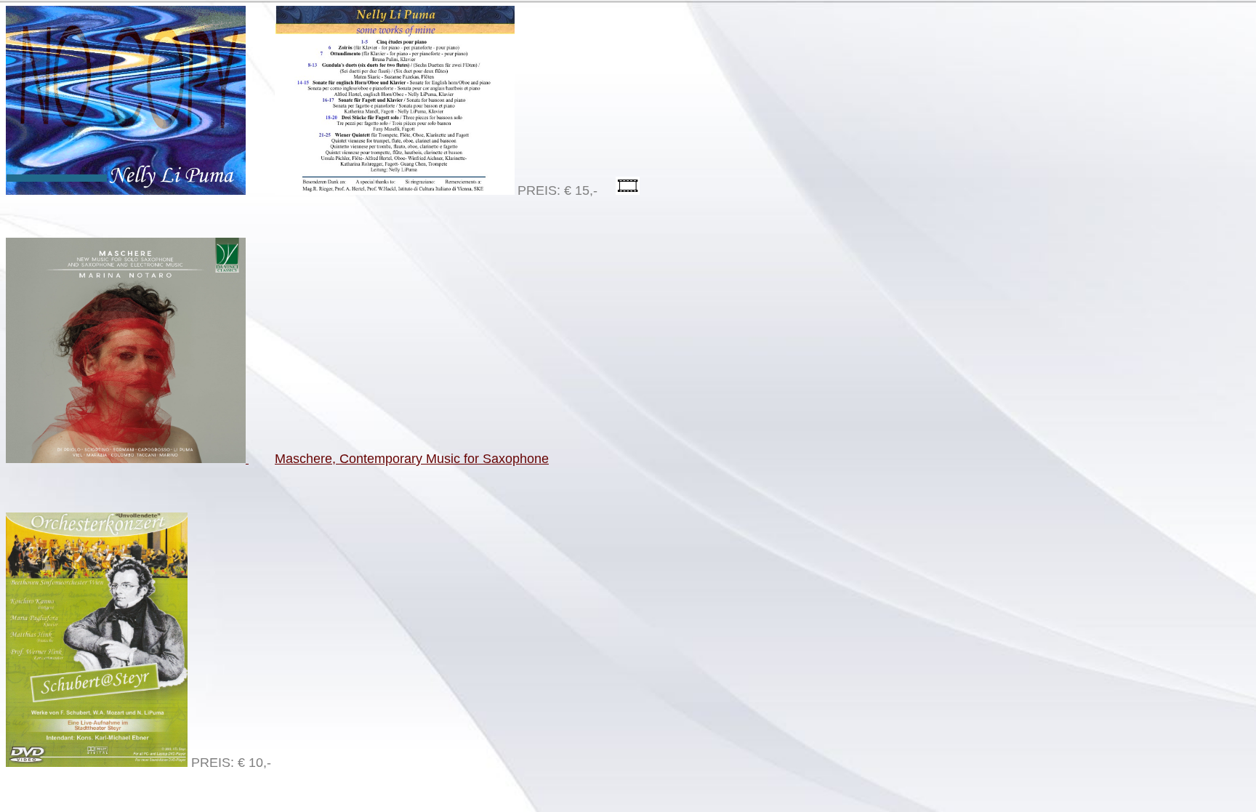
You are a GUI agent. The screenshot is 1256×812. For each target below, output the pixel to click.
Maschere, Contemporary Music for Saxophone (412, 458)
